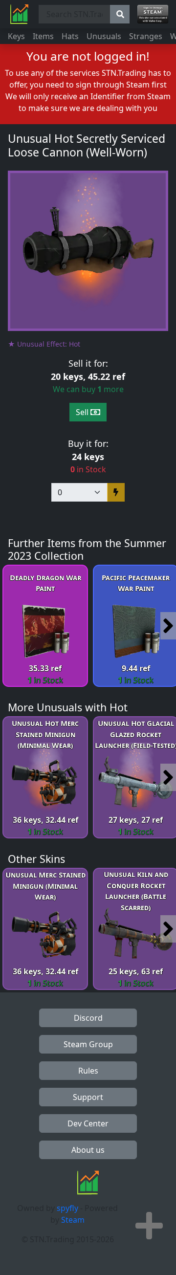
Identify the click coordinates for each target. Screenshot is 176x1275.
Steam (73, 1219)
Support (88, 1097)
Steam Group (88, 1044)
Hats (70, 36)
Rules (88, 1070)
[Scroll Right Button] (168, 626)
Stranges (145, 36)
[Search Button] (120, 14)
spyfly (67, 1208)
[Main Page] (19, 14)
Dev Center (88, 1123)
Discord (88, 1017)
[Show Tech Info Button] (149, 1225)
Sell (83, 412)
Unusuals (104, 36)
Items (43, 36)
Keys (16, 36)
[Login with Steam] (152, 14)
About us (88, 1149)
